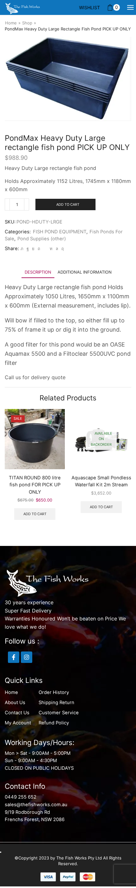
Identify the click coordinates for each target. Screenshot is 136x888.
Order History (54, 692)
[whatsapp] (57, 248)
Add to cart (67, 204)
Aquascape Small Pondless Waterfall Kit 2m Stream (101, 481)
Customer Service (59, 713)
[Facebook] (27, 248)
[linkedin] (51, 248)
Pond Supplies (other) (41, 239)
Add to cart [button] (34, 514)
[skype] (62, 248)
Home (11, 22)
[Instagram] (26, 657)
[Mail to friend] (45, 248)
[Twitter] (22, 248)
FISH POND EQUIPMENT (59, 232)
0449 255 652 (20, 797)
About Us (15, 702)
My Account (18, 723)
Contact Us (17, 713)
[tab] (38, 272)
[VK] (33, 248)
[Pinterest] (39, 248)
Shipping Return (56, 702)
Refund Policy (54, 723)
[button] (125, 474)
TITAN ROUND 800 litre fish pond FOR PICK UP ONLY (35, 485)
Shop (27, 22)
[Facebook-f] (13, 657)
